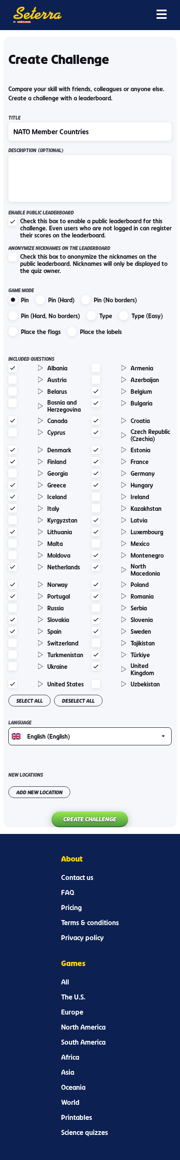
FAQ (67, 892)
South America (83, 1042)
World (70, 1102)
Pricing (71, 907)
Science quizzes (84, 1132)
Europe (72, 1012)
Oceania (73, 1087)
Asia (67, 1072)
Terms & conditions (90, 922)
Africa (70, 1057)
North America (83, 1027)
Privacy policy (82, 937)
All (65, 982)
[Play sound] (40, 368)
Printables (76, 1117)
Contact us (77, 877)
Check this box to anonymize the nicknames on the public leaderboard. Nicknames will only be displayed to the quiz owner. (93, 263)
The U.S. (73, 997)
